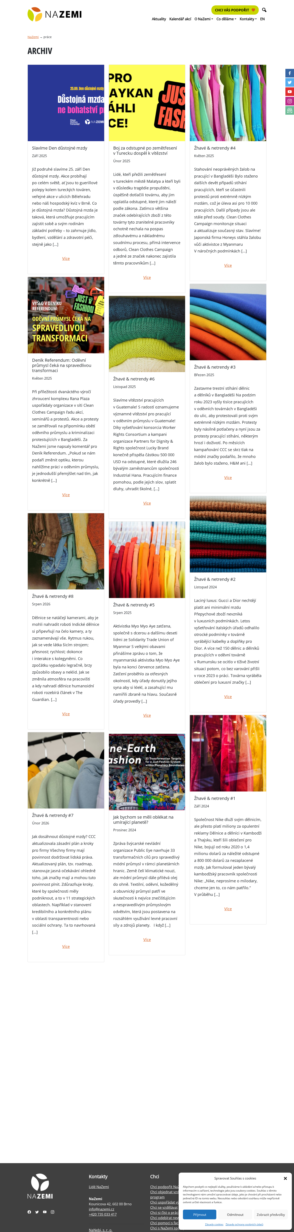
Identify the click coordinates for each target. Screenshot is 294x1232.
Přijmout (199, 1214)
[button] (285, 1178)
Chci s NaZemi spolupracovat (173, 1228)
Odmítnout (235, 1214)
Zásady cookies (214, 1224)
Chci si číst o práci (164, 1212)
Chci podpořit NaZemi (168, 1186)
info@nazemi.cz (101, 1209)
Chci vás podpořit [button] (232, 10)
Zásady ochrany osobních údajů (244, 1224)
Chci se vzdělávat (164, 1207)
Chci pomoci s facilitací (168, 1223)
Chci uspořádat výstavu (169, 1202)
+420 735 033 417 (103, 1214)
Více (66, 258)
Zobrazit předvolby (271, 1214)
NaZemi (33, 37)
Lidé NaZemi (99, 1186)
